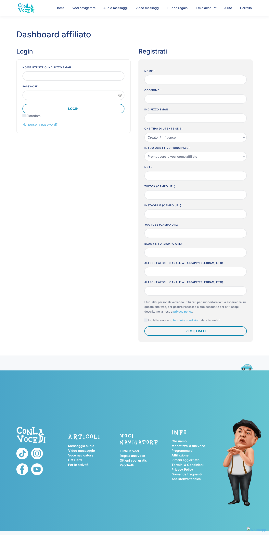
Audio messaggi (115, 8)
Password (31, 86)
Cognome (153, 90)
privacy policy (182, 311)
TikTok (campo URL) (160, 186)
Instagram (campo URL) (163, 205)
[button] (120, 95)
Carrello (246, 8)
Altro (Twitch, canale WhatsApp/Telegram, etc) (184, 263)
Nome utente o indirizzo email (48, 67)
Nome (149, 71)
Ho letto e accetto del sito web (183, 320)
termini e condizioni (186, 320)
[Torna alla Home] (26, 8)
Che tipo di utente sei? (164, 128)
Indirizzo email (157, 109)
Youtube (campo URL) (161, 224)
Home (60, 8)
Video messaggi (147, 8)
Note (148, 166)
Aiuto (228, 8)
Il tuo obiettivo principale (167, 147)
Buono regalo (177, 8)
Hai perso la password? (40, 124)
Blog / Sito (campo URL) (163, 243)
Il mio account (206, 8)
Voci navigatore (84, 8)
